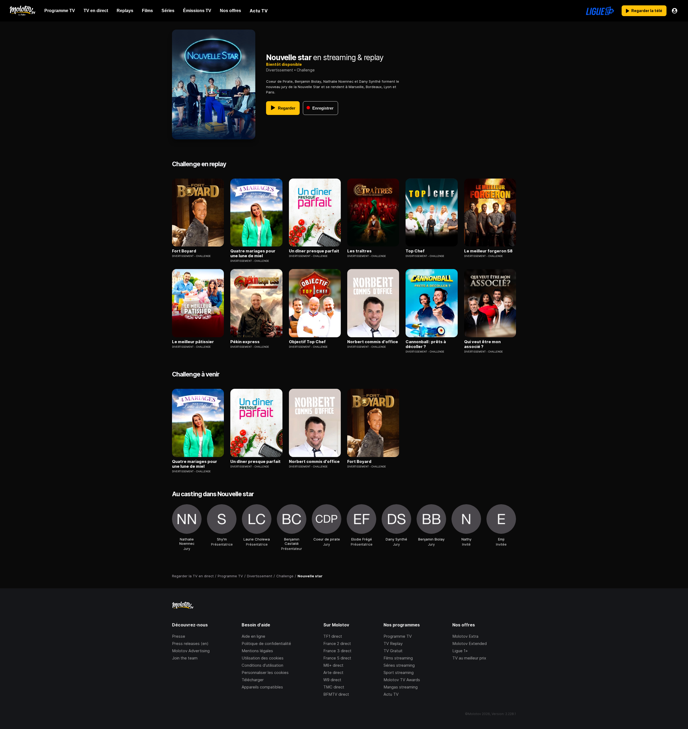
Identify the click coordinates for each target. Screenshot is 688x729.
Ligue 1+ (460, 650)
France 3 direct (337, 650)
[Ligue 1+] (600, 10)
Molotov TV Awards (402, 679)
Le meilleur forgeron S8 (488, 251)
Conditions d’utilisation (262, 665)
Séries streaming (399, 665)
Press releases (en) (190, 643)
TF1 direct (332, 636)
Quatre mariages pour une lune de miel (252, 253)
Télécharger (253, 679)
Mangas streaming (401, 687)
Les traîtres (359, 251)
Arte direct (333, 672)
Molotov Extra (465, 636)
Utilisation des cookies (263, 658)
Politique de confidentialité (266, 643)
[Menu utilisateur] (674, 10)
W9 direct (332, 679)
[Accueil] (22, 10)
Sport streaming (399, 672)
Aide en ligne (253, 636)
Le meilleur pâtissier (193, 341)
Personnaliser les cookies (265, 672)
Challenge (306, 70)
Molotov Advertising (191, 650)
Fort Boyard (184, 251)
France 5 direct (337, 658)
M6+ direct (333, 665)
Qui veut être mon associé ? (482, 344)
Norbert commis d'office (372, 341)
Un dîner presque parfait (314, 251)
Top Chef (415, 251)
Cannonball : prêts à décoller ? (426, 344)
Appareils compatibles (262, 687)
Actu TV (391, 694)
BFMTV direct (336, 694)
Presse (178, 636)
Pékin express (245, 341)
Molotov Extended (469, 643)
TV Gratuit (393, 650)
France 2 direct (337, 643)
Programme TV (398, 636)
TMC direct (333, 687)
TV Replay (393, 643)
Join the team (185, 658)
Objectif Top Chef (307, 341)
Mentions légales (257, 650)
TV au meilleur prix (469, 658)
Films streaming (398, 658)
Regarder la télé (646, 10)
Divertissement (279, 70)
